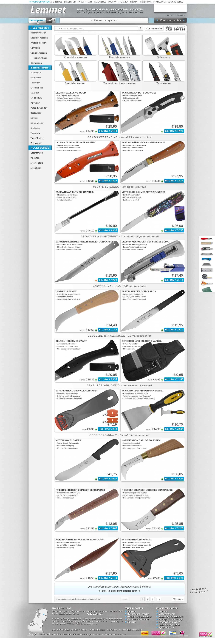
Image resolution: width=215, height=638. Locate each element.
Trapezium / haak (39, 57)
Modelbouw (36, 97)
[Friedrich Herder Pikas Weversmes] (153, 161)
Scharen (124, 1)
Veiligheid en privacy (169, 622)
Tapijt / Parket (37, 138)
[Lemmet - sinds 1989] (48, 9)
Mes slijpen (36, 167)
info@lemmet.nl (166, 627)
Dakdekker (36, 77)
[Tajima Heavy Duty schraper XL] (86, 211)
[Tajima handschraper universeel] (153, 410)
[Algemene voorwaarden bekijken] (94, 635)
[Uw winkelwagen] (170, 7)
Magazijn (35, 92)
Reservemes (100, 1)
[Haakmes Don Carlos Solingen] (153, 459)
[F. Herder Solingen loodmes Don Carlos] (153, 509)
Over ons (163, 611)
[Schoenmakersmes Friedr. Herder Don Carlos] (86, 261)
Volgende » (178, 599)
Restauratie (36, 112)
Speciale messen (39, 52)
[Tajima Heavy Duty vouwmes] (153, 112)
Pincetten (35, 157)
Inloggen (181, 15)
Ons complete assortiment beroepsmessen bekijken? (119, 588)
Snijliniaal (146, 1)
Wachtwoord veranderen (139, 617)
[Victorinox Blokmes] (86, 459)
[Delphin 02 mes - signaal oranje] (86, 161)
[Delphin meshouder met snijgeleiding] (153, 261)
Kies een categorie (104, 20)
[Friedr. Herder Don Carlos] (153, 310)
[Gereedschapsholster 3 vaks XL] (153, 360)
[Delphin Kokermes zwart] (86, 360)
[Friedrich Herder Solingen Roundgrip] (86, 559)
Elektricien (35, 82)
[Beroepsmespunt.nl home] (42, 21)
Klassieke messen (39, 37)
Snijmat (134, 1)
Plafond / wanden (39, 107)
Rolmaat (113, 1)
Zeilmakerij (36, 143)
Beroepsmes (70, 1)
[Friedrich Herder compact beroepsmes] (86, 509)
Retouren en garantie (169, 625)
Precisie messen (38, 42)
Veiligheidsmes (175, 1)
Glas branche (37, 87)
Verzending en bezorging (171, 617)
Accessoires (40, 147)
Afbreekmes (56, 1)
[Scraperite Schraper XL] (153, 559)
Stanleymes (159, 1)
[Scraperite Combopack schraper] (86, 410)
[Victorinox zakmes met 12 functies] (153, 211)
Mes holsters (37, 162)
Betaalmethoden (167, 614)
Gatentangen (37, 152)
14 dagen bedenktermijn (171, 619)
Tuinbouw (35, 133)
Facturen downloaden (138, 619)
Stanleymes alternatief (130, 629)
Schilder (34, 117)
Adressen (131, 622)
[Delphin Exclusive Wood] (86, 112)
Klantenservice (154, 28)
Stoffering (35, 127)
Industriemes (86, 1)
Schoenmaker (37, 122)
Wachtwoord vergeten (138, 614)
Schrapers (35, 47)
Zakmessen (36, 62)
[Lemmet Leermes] (86, 310)
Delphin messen (38, 32)
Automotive (36, 72)
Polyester (35, 102)
